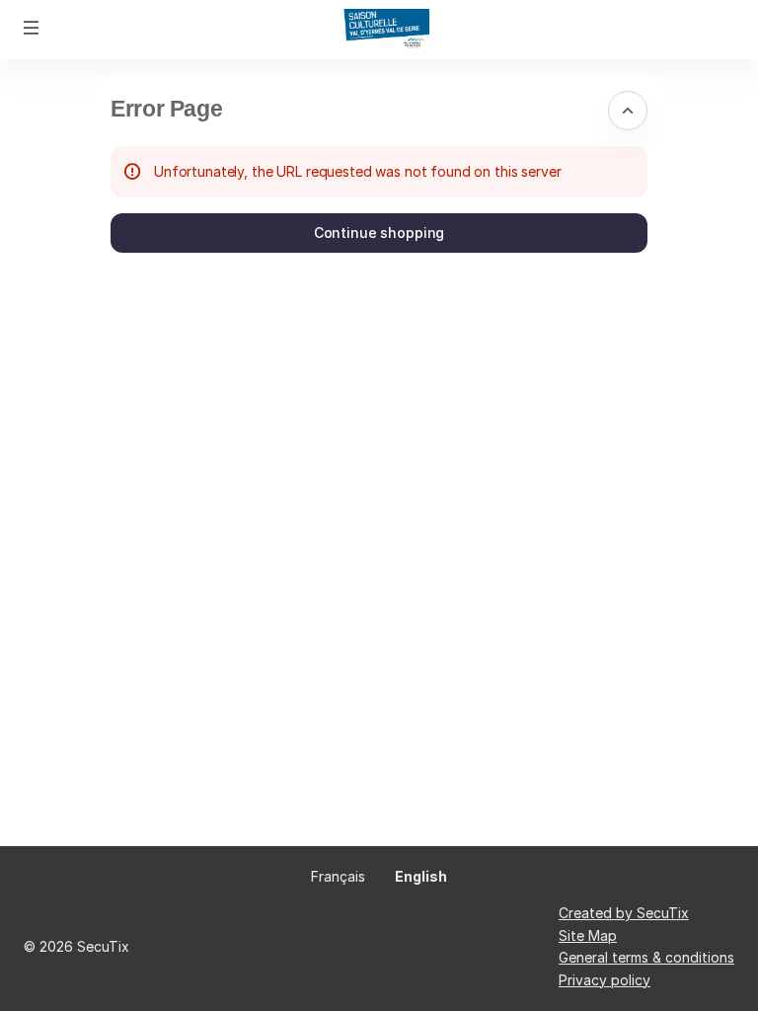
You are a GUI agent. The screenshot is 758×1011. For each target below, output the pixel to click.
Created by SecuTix (624, 912)
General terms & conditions (646, 957)
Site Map (588, 935)
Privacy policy (604, 980)
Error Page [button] (166, 108)
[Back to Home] (379, 29)
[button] (31, 28)
